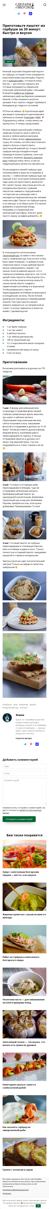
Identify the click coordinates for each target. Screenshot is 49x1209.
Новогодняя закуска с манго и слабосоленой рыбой (19, 1086)
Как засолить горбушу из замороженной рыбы (16, 1129)
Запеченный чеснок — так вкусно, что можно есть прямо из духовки (24, 1044)
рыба (33, 704)
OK (38, 1206)
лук (16, 704)
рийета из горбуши (24, 93)
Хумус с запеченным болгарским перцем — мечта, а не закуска (21, 873)
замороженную (33, 139)
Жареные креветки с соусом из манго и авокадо (24, 916)
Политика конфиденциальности (16, 1190)
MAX (38, 117)
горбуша (8, 704)
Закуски (10, 61)
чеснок (24, 707)
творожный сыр (11, 255)
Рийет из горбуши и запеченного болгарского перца (21, 958)
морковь (24, 704)
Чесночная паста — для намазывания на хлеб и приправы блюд (24, 1001)
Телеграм (29, 117)
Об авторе (7, 1193)
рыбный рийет (16, 80)
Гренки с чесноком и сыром (18, 1169)
